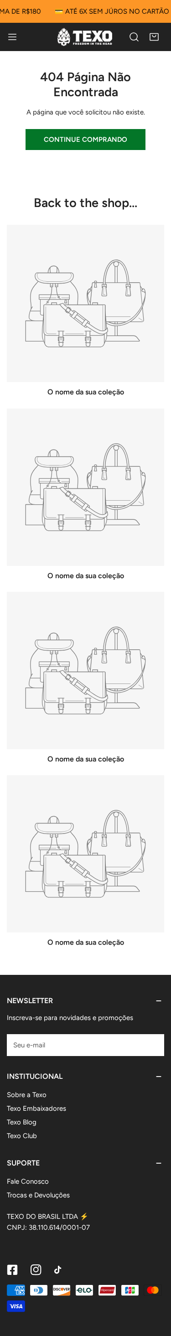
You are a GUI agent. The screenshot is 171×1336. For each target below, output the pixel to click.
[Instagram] (36, 1270)
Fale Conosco (28, 1181)
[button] (154, 37)
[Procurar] (134, 37)
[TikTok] (60, 1270)
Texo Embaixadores (36, 1108)
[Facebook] (12, 1270)
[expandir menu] (12, 37)
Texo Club (22, 1136)
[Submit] (152, 1044)
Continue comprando (85, 139)
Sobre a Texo (27, 1095)
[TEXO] (84, 37)
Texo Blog (21, 1122)
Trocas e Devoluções (38, 1195)
